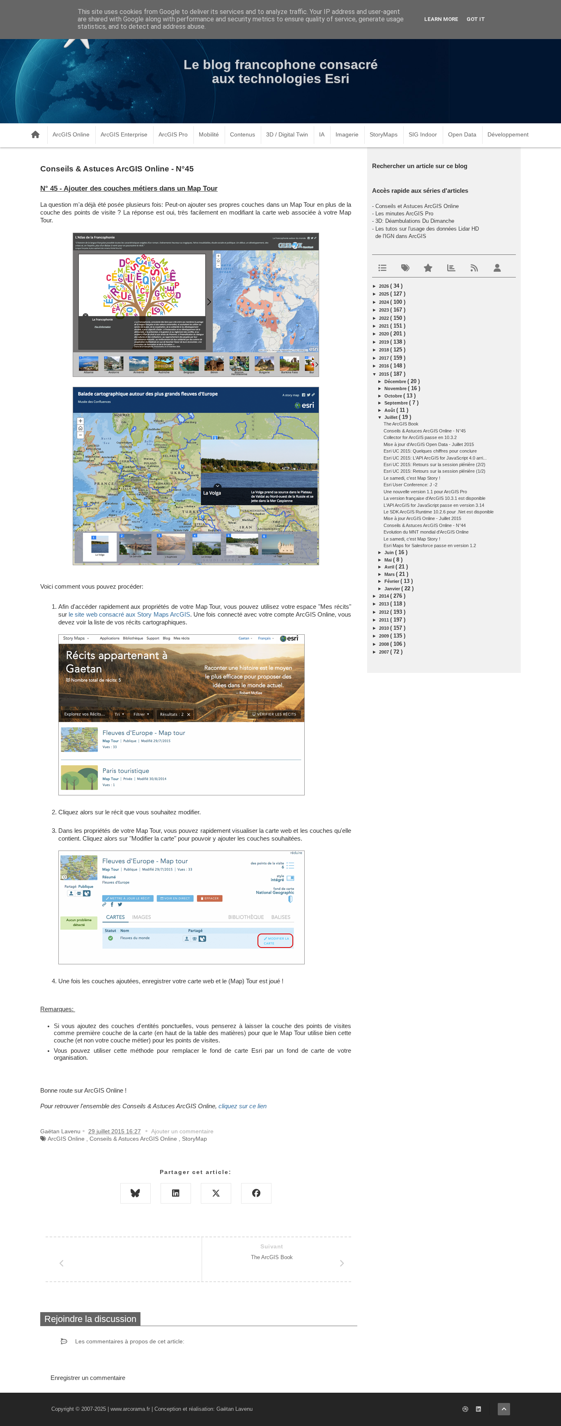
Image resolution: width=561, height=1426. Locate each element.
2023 (384, 309)
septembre (396, 402)
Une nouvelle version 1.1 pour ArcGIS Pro (425, 491)
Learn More (441, 19)
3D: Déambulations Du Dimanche (414, 221)
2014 (384, 596)
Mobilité (209, 134)
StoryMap (194, 1138)
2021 (384, 326)
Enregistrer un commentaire (88, 1377)
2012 (384, 612)
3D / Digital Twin (287, 134)
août (390, 410)
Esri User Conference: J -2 (410, 484)
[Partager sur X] (216, 1193)
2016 (384, 365)
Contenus (242, 134)
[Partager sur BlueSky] (135, 1193)
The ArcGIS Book (401, 423)
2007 (384, 651)
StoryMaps (384, 134)
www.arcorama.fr (130, 1409)
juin (389, 552)
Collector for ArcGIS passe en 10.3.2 (420, 437)
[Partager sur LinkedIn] (176, 1193)
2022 (384, 318)
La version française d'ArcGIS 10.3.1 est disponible (434, 498)
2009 (384, 635)
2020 (384, 333)
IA (321, 134)
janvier (392, 588)
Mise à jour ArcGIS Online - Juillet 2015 (422, 518)
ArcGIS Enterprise (124, 134)
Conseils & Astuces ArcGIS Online (133, 1138)
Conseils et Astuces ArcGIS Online (417, 206)
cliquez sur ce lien (242, 1106)
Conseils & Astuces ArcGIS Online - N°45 (425, 430)
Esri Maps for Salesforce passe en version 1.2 (430, 545)
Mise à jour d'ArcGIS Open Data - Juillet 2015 (429, 444)
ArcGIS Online (71, 134)
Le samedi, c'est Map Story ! (412, 478)
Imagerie (347, 134)
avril (389, 566)
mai (388, 559)
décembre (395, 381)
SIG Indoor (423, 134)
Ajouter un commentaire (182, 1131)
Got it (476, 19)
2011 (384, 619)
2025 (384, 293)
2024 (384, 302)
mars (390, 574)
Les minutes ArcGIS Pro (404, 213)
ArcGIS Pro (173, 134)
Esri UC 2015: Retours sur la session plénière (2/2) (434, 464)
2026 (384, 286)
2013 (384, 603)
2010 (384, 628)
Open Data (462, 134)
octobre (393, 395)
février (392, 581)
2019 (384, 342)
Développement (508, 134)
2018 (384, 349)
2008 (384, 644)
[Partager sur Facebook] (256, 1193)
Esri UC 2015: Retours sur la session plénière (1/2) (434, 471)
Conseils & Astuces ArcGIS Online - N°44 (425, 525)
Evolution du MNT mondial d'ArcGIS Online (426, 531)
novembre (396, 388)
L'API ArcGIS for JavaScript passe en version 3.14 (434, 505)
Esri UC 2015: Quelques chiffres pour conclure (430, 450)
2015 (384, 374)
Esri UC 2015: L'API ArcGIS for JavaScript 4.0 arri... (435, 457)
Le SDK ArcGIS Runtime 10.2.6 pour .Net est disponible (439, 511)
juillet (391, 417)
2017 (384, 358)
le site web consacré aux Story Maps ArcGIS (129, 614)
